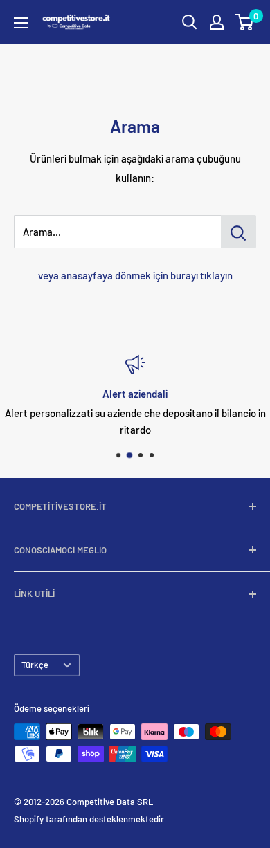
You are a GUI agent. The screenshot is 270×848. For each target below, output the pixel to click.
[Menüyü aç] (21, 22)
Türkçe (34, 664)
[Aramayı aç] (189, 22)
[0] (244, 22)
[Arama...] (238, 231)
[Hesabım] (217, 22)
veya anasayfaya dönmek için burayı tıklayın (135, 275)
